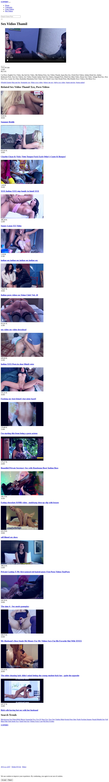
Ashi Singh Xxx (13, 721)
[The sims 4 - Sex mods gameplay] (22, 598)
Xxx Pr (38, 719)
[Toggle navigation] (9, 2)
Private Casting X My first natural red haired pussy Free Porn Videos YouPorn (35, 572)
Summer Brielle (7, 122)
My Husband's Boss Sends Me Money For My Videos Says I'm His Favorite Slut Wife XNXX (41, 641)
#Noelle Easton (6, 82)
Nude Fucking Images (84, 719)
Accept (4, 780)
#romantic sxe (25, 82)
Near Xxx (45, 719)
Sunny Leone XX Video (11, 226)
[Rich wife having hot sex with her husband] (22, 702)
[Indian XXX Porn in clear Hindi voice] (22, 356)
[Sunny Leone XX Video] (22, 218)
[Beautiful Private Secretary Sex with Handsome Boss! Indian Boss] (22, 460)
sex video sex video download (13, 329)
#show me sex (48, 82)
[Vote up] (2, 66)
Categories (8, 7)
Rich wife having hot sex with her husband (19, 710)
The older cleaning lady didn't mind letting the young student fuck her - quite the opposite (40, 675)
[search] (2, 19)
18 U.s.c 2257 (5, 767)
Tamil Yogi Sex (24, 721)
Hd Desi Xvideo (48, 721)
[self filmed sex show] (22, 529)
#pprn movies (70, 82)
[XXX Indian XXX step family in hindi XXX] (22, 183)
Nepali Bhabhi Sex (98, 719)
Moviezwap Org (6, 719)
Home (7, 5)
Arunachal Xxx (30, 719)
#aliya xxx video (59, 82)
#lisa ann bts (16, 82)
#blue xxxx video (37, 82)
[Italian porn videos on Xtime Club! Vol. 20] (22, 287)
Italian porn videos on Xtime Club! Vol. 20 (19, 295)
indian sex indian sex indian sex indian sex (19, 260)
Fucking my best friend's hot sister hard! (18, 399)
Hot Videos (9, 11)
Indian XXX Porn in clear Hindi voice (17, 364)
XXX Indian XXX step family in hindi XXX (20, 191)
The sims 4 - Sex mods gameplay (15, 606)
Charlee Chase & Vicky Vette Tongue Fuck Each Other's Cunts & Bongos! (33, 156)
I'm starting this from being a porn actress (19, 433)
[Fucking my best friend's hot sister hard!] (22, 391)
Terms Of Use (16, 767)
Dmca (24, 767)
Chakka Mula (59, 719)
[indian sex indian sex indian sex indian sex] (22, 252)
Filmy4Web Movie (18, 719)
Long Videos (9, 9)
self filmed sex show (9, 537)
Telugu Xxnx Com (36, 721)
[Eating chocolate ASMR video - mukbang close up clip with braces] (22, 495)
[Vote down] (4, 66)
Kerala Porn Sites (70, 719)
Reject (10, 780)
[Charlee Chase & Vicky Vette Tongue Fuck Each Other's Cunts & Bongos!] (22, 149)
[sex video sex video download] (22, 321)
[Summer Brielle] (22, 114)
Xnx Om (52, 719)
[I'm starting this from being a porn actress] (22, 425)
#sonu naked (80, 82)
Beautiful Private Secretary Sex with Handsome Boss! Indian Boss (29, 468)
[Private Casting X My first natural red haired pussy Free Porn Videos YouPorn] (22, 564)
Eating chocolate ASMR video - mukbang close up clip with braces (30, 502)
